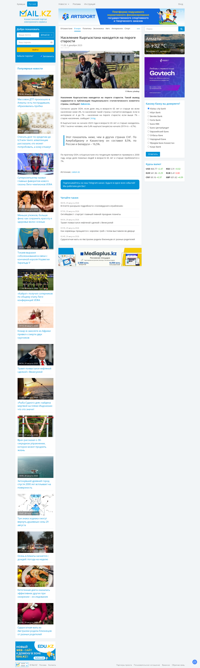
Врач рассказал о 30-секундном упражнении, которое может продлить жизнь (32, 443)
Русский (32, 4)
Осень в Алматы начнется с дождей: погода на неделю (33, 555)
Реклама (77, 4)
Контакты (52, 665)
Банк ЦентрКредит (159, 127)
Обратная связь (178, 665)
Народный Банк (158, 139)
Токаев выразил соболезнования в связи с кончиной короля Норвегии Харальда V (34, 255)
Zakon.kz (85, 104)
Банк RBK (154, 123)
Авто (108, 28)
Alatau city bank (158, 108)
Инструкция (89, 4)
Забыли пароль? (25, 56)
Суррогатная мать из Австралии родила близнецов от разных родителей (35, 628)
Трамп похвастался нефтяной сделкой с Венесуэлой (34, 367)
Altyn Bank (155, 112)
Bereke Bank (156, 116)
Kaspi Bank (155, 146)
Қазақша (21, 4)
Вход (180, 4)
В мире (77, 28)
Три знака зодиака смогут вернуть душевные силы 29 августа (33, 519)
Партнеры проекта (124, 665)
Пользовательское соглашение (147, 665)
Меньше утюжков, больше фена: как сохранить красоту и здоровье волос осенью (35, 216)
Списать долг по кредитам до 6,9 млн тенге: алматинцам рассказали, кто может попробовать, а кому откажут (34, 139)
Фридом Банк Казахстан (162, 143)
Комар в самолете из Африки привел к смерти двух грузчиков (34, 332)
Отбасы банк (156, 135)
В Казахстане (66, 28)
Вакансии (166, 665)
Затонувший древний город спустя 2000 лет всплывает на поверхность (34, 482)
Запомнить (48, 56)
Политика (87, 28)
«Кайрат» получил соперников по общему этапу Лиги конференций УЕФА (35, 294)
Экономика (98, 28)
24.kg (92, 118)
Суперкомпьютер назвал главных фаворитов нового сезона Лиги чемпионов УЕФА (35, 178)
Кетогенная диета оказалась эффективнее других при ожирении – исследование (34, 591)
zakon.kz (76, 172)
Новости (63, 4)
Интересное (117, 28)
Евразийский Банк (159, 131)
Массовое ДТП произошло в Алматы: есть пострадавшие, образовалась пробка (34, 100)
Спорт (127, 28)
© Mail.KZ (33, 665)
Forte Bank (155, 120)
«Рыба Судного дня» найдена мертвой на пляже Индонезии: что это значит (35, 403)
